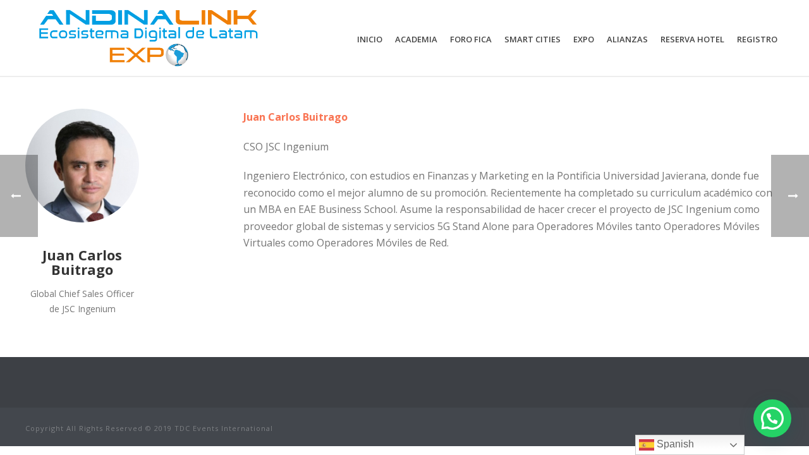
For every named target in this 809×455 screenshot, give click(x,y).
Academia (416, 39)
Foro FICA (471, 39)
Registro (757, 39)
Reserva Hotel (692, 39)
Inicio (369, 39)
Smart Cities (532, 39)
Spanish (674, 444)
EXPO (583, 39)
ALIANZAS (627, 39)
